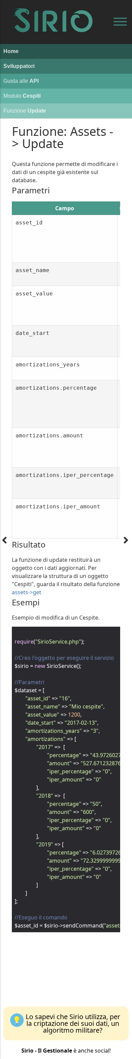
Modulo (22, 96)
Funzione (24, 111)
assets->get (26, 592)
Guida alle (21, 81)
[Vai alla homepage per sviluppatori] (54, 13)
